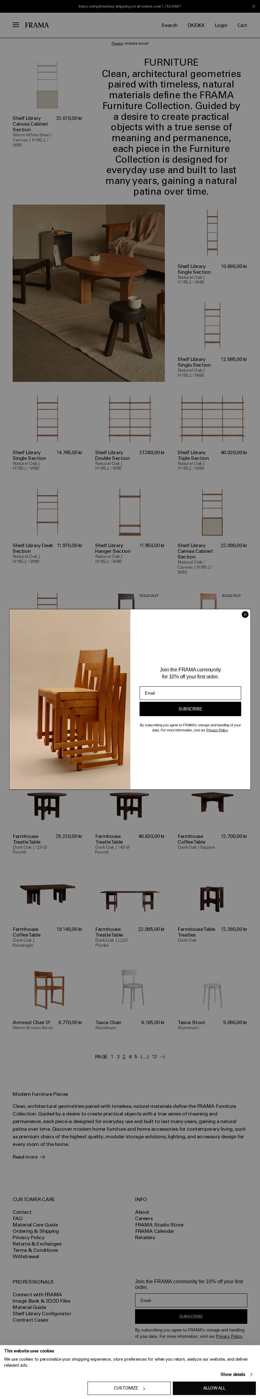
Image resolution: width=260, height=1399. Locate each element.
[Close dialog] (245, 614)
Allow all (214, 1388)
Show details (233, 1374)
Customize (126, 1388)
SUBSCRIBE (190, 709)
